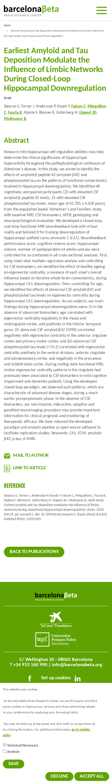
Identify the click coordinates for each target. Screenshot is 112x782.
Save (13, 763)
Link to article (29, 468)
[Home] (31, 10)
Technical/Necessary (22, 746)
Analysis (13, 752)
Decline (59, 776)
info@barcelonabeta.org (77, 665)
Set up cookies (56, 678)
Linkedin (79, 679)
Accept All (92, 776)
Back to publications (34, 551)
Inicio (7, 25)
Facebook (31, 679)
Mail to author (31, 455)
